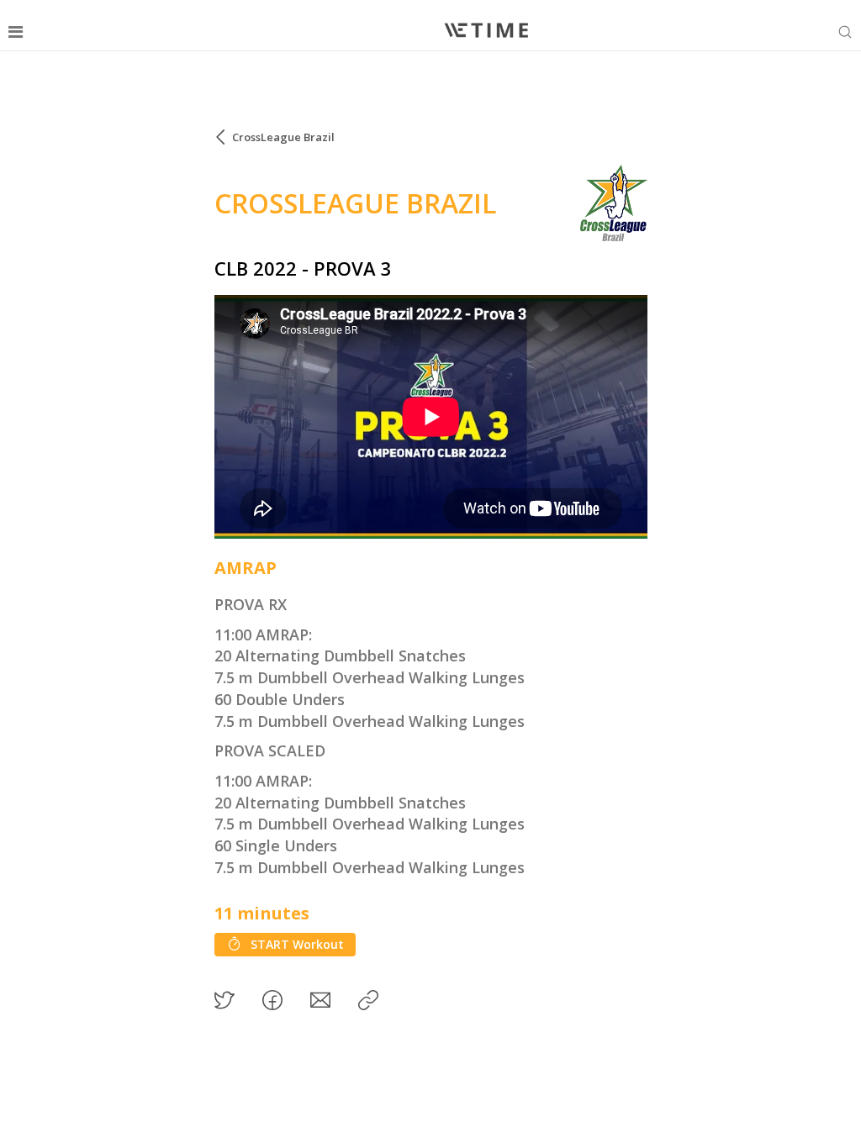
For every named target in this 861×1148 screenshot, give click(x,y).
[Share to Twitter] (224, 1000)
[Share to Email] (320, 1000)
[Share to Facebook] (272, 1000)
